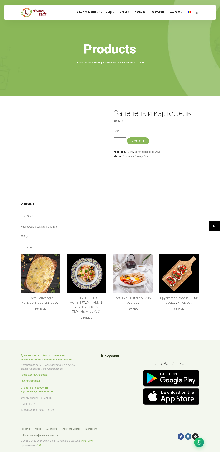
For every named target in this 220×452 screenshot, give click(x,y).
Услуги (124, 12)
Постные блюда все (135, 156)
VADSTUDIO (87, 440)
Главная (79, 62)
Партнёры (157, 12)
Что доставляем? (88, 12)
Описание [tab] (27, 203)
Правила (140, 12)
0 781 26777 (28, 403)
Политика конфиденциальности (40, 435)
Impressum (91, 429)
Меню (38, 429)
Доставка (51, 429)
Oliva (88, 62)
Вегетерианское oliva (105, 62)
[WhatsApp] (199, 442)
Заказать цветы (71, 429)
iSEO (38, 445)
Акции (110, 12)
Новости (25, 429)
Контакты (176, 12)
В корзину (138, 141)
